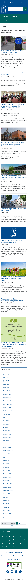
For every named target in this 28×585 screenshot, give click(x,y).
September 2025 (8, 411)
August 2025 (6, 414)
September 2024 (8, 450)
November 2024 (7, 444)
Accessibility (9, 552)
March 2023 (6, 510)
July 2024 (5, 457)
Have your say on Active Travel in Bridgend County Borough (12, 51)
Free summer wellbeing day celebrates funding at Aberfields (12, 300)
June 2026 (6, 381)
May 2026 (6, 384)
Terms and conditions (19, 556)
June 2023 (6, 500)
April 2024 (6, 467)
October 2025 (7, 407)
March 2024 (6, 470)
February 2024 (7, 474)
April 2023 (6, 507)
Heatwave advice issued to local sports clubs (12, 74)
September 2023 (8, 490)
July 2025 (5, 417)
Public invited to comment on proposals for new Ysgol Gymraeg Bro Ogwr (14, 177)
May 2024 (6, 464)
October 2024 (7, 447)
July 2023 (5, 497)
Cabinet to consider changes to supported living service (11, 241)
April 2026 (6, 387)
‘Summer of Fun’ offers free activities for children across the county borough (13, 278)
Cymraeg (23, 2)
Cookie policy (18, 552)
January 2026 (7, 397)
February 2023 (7, 514)
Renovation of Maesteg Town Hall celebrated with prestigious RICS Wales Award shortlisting (12, 144)
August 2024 (6, 454)
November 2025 (7, 404)
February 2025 (7, 434)
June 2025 (6, 421)
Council (5, 21)
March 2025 (6, 431)
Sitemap (10, 559)
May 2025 (6, 424)
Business (14, 16)
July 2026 (5, 377)
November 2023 (7, 484)
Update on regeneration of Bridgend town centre (13, 209)
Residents (6, 16)
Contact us (17, 559)
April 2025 (6, 427)
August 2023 (6, 494)
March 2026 (6, 391)
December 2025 (7, 401)
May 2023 (6, 504)
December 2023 (7, 480)
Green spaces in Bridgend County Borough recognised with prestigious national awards (14, 344)
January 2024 (7, 477)
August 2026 (6, 374)
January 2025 (7, 437)
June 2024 (6, 460)
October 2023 (7, 487)
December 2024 (7, 440)
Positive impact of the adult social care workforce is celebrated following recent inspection (12, 106)
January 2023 (7, 517)
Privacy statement (6, 556)
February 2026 (7, 394)
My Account (14, 2)
